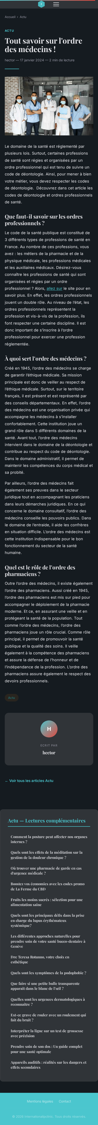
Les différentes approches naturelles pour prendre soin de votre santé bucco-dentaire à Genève (48, 941)
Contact (65, 1101)
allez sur (54, 288)
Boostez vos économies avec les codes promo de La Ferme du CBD (47, 886)
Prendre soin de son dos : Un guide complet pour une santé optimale (46, 1049)
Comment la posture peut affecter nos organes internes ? (49, 839)
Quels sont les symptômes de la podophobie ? (48, 972)
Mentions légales (40, 1101)
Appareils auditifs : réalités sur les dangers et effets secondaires (48, 1065)
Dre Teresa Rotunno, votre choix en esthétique (40, 959)
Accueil (10, 17)
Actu (23, 17)
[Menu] (56, 4)
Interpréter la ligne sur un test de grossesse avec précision (47, 1033)
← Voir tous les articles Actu (29, 780)
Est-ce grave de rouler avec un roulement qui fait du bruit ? (48, 1017)
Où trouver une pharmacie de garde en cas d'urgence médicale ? (46, 870)
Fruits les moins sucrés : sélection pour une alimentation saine (47, 902)
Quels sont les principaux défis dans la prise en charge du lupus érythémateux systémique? (47, 920)
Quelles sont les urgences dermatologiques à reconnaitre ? (48, 1002)
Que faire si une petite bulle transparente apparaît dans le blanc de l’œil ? (45, 986)
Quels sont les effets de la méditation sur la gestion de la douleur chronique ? (47, 855)
